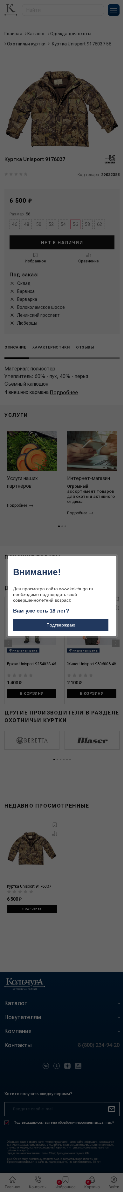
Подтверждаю (60, 624)
